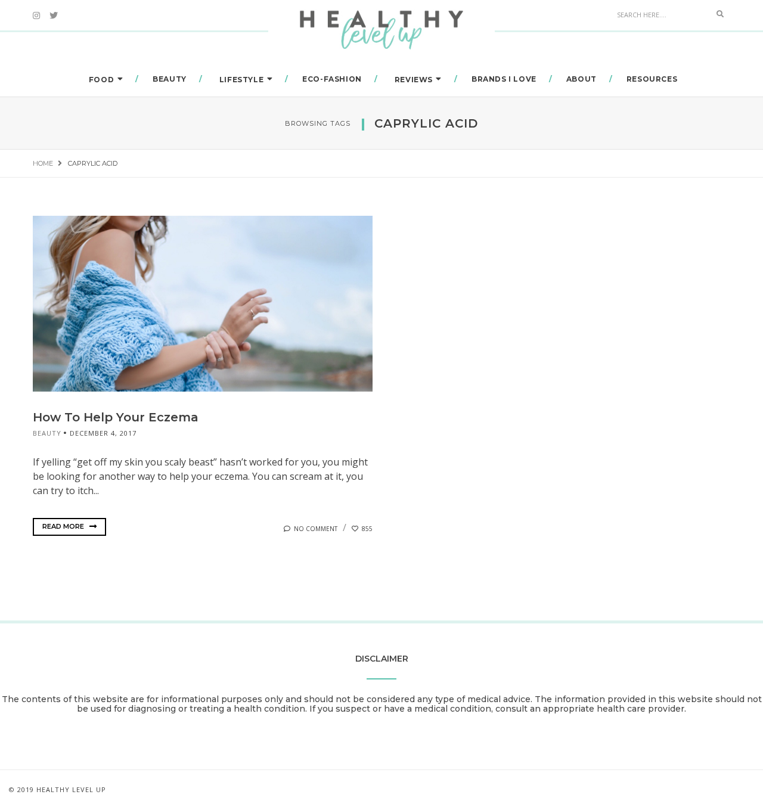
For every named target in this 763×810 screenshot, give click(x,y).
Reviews (414, 79)
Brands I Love (504, 79)
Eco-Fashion (332, 79)
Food (101, 79)
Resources (651, 79)
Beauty (170, 79)
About (581, 79)
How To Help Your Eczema (115, 417)
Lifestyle (241, 79)
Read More (64, 526)
